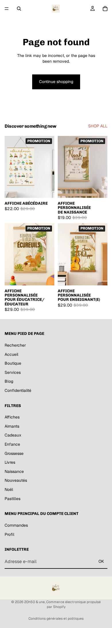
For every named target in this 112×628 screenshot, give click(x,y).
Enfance (12, 444)
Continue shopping (56, 81)
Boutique (13, 363)
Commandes (16, 525)
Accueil (11, 354)
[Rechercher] (19, 8)
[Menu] (6, 8)
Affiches (12, 417)
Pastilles (12, 498)
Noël (9, 489)
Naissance (14, 471)
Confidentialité (18, 390)
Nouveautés (16, 480)
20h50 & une (34, 602)
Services (13, 372)
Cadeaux (13, 435)
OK (101, 561)
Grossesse (14, 453)
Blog (9, 381)
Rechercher (15, 345)
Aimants (12, 426)
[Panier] (105, 8)
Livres (10, 462)
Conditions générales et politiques (56, 618)
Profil (9, 534)
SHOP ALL (97, 126)
